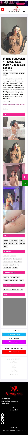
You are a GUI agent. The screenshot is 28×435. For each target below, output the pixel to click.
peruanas (5, 73)
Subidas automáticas (14, 334)
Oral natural (14, 267)
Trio (18, 264)
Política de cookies (5, 403)
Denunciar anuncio (14, 352)
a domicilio (6, 289)
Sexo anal (6, 264)
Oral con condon (7, 267)
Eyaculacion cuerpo (8, 258)
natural (16, 243)
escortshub (14, 410)
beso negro (12, 277)
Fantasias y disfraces (8, 261)
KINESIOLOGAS (14, 427)
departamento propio (14, 289)
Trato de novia (12, 264)
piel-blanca (11, 243)
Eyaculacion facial (17, 258)
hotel (22, 289)
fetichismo (6, 280)
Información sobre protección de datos (9, 401)
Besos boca (12, 256)
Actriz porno (6, 256)
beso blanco (6, 277)
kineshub (14, 407)
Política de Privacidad (5, 400)
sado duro (22, 280)
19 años (5, 75)
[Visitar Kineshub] (14, 3)
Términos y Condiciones (6, 398)
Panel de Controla (14, 342)
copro (18, 277)
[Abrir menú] (2, 9)
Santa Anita (21, 73)
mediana (5, 246)
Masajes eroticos (18, 261)
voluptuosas (22, 243)
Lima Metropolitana (13, 73)
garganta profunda (14, 280)
